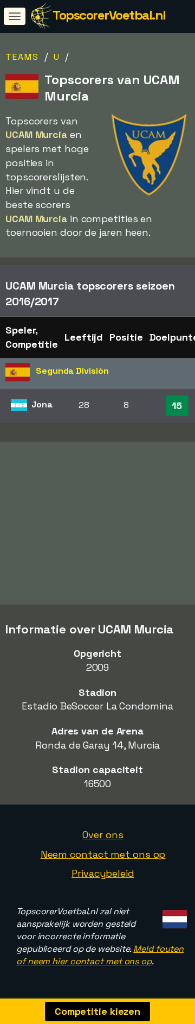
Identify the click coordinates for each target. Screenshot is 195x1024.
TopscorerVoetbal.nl (109, 15)
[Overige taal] (173, 915)
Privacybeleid (103, 873)
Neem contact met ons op (103, 854)
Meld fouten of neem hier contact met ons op (100, 955)
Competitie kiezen (97, 1011)
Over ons (102, 834)
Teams (22, 56)
